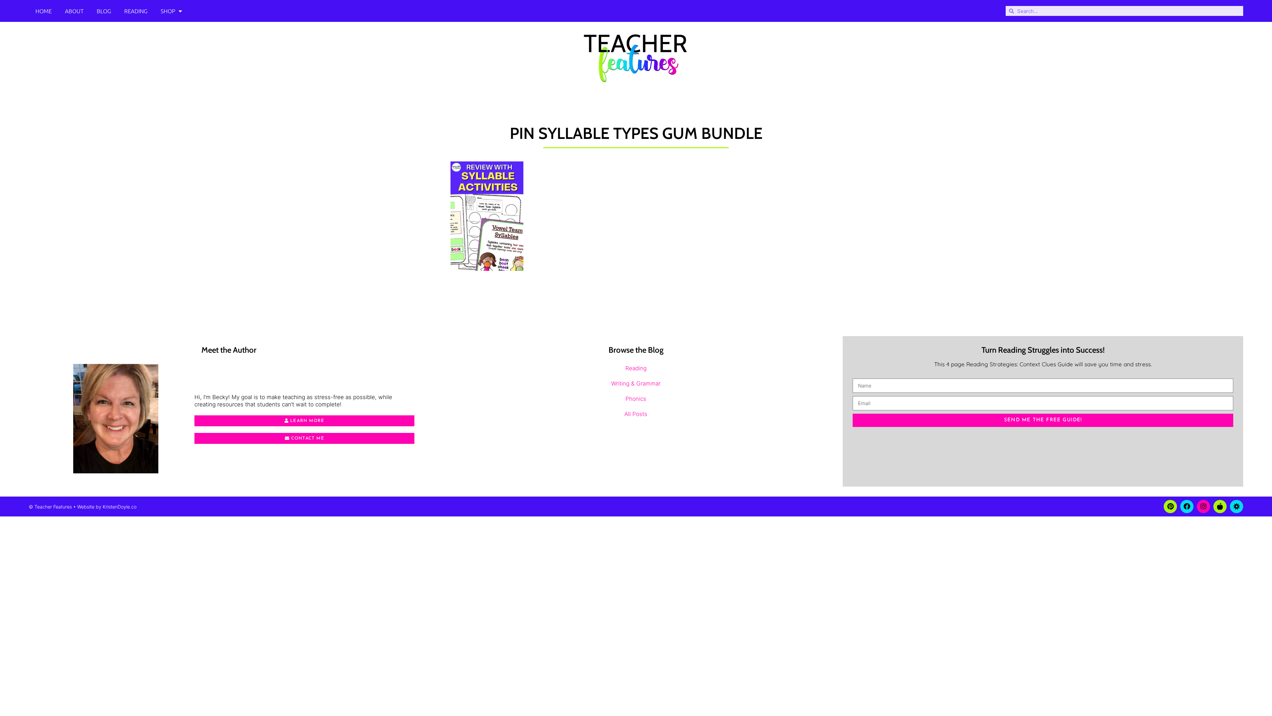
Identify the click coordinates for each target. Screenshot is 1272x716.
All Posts (635, 414)
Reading (135, 11)
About (74, 11)
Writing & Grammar (636, 383)
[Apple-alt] (1220, 506)
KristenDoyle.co (119, 506)
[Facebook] (1186, 506)
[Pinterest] (1170, 506)
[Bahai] (1236, 506)
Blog (104, 11)
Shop (168, 11)
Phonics (635, 398)
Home (43, 11)
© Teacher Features (50, 506)
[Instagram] (1203, 506)
